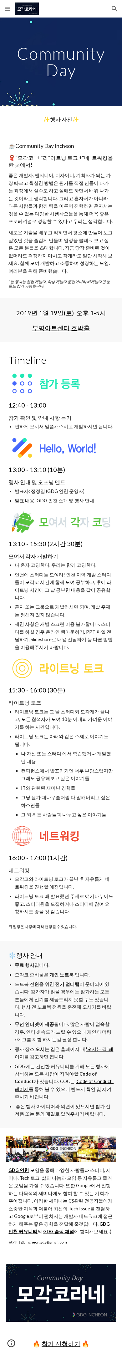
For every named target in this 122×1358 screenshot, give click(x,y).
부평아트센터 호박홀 (61, 328)
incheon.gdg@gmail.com (46, 1242)
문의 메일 (45, 1114)
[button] (7, 8)
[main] (61, 62)
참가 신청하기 (61, 1343)
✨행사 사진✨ (61, 119)
